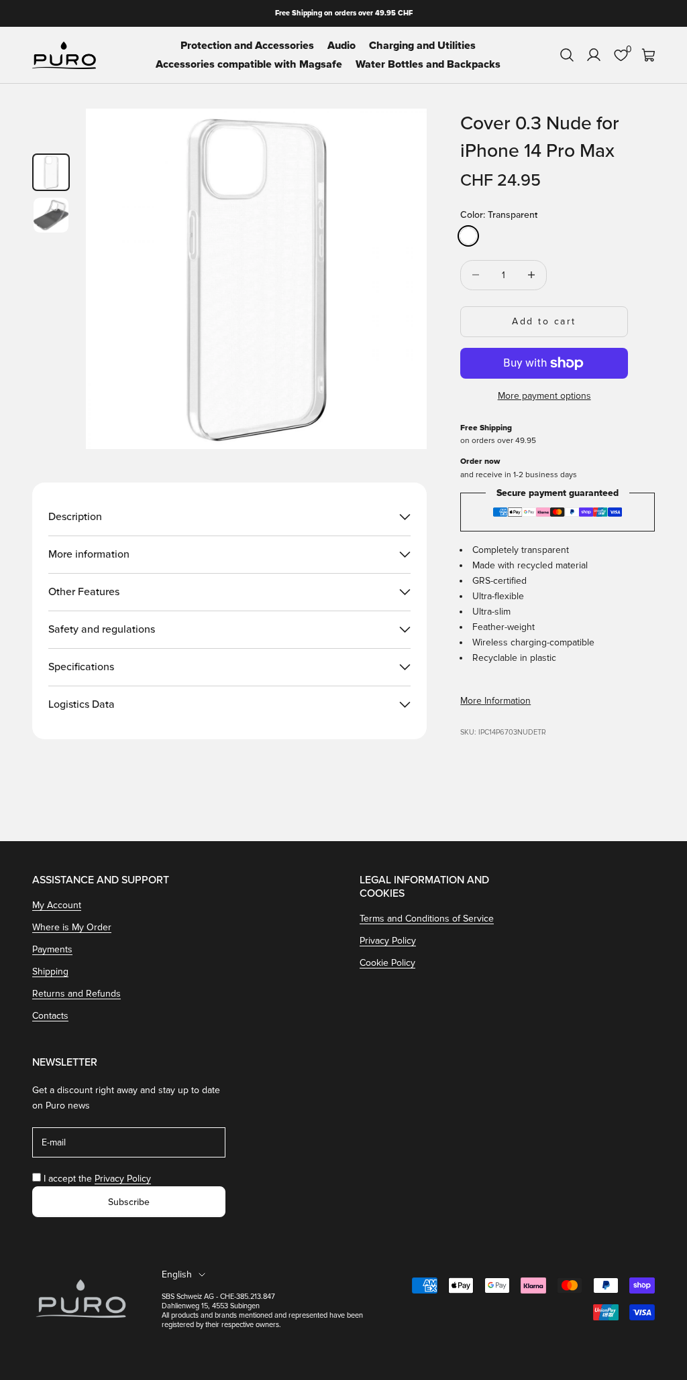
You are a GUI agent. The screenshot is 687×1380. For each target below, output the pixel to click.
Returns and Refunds (76, 993)
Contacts (50, 1015)
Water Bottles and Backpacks (428, 64)
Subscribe (129, 1202)
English (177, 1274)
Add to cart (544, 321)
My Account (56, 905)
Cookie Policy (387, 962)
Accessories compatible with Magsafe (249, 64)
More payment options (544, 395)
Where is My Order (71, 927)
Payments (52, 949)
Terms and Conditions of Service (427, 918)
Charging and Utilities (422, 46)
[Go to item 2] (51, 215)
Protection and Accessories (247, 46)
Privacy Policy (388, 940)
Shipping (50, 971)
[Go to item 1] (51, 172)
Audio (341, 46)
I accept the (97, 1178)
